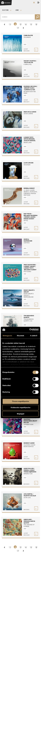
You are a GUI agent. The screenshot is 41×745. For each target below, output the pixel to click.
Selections (5, 10)
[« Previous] (4, 24)
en (33, 6)
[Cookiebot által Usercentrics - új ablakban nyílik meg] (29, 329)
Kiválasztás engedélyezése (20, 407)
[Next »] (23, 27)
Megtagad (20, 414)
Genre (17, 10)
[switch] (36, 379)
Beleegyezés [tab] (7, 336)
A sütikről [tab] (33, 336)
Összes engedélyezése (20, 401)
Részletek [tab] (20, 336)
